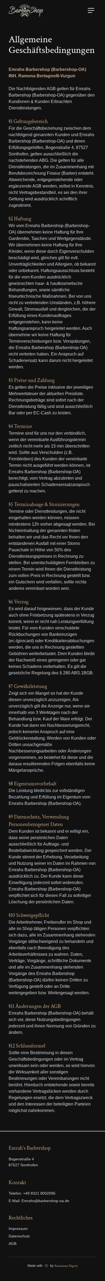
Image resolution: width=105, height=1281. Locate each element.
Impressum (18, 1228)
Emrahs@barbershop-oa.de (45, 1201)
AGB (12, 1243)
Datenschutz (19, 1236)
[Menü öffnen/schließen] (91, 10)
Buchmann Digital (66, 1266)
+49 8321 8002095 (39, 1193)
